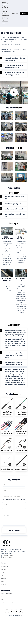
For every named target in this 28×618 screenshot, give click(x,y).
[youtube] (16, 611)
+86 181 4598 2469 (7, 557)
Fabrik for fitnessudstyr (6, 593)
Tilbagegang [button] (15, 13)
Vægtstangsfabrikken (6, 596)
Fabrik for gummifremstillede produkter (10, 602)
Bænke (2, 575)
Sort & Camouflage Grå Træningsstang (7, 413)
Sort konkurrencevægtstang (21, 469)
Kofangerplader (4, 566)
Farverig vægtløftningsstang (7, 432)
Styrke (2, 581)
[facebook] (7, 611)
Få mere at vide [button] (5, 22)
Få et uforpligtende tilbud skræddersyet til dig (14, 530)
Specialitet (3, 578)
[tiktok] (21, 611)
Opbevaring (3, 584)
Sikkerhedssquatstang (7, 450)
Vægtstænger (4, 569)
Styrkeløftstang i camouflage (21, 432)
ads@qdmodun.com (8, 555)
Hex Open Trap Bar (21, 450)
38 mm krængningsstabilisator (7, 469)
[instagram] (12, 611)
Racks (2, 572)
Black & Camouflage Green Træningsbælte (21, 413)
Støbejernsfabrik (5, 599)
